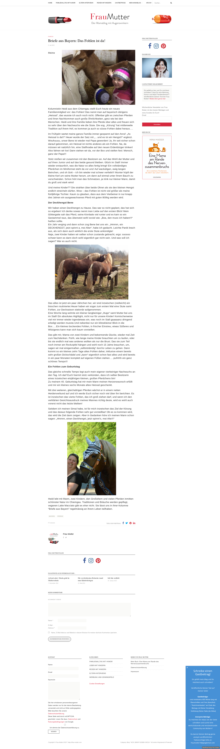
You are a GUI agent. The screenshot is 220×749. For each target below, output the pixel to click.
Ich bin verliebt (113, 578)
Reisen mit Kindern (104, 3)
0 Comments (51, 523)
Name (50, 620)
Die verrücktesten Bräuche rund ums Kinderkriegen (90, 579)
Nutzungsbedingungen (56, 722)
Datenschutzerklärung (56, 713)
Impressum (135, 671)
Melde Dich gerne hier (158, 99)
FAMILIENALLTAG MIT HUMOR (101, 661)
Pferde (60, 516)
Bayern (52, 516)
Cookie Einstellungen (97, 684)
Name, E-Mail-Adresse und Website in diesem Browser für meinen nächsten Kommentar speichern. (84, 633)
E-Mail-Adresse (51, 626)
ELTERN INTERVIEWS (97, 673)
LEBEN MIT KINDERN (97, 665)
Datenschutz (72, 719)
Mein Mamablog (135, 3)
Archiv (148, 3)
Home (50, 3)
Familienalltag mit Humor (65, 3)
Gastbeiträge (120, 3)
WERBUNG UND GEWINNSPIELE (101, 677)
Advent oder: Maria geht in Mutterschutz (58, 579)
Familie (50, 36)
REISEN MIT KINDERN (97, 669)
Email (144, 115)
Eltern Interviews (86, 3)
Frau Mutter (68, 534)
